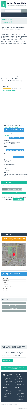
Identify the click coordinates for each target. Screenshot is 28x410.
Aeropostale (5, 284)
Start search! (14, 192)
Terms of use (20, 394)
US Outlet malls (20, 376)
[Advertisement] (14, 60)
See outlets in (18, 157)
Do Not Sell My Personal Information (20, 398)
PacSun (4, 293)
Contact (19, 390)
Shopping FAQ (8, 393)
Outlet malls (8, 378)
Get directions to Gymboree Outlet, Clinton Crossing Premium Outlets (14, 239)
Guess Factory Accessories (9, 290)
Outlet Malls (13, 303)
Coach (4, 282)
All (13, 310)
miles (9, 189)
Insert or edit (20, 391)
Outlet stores (8, 379)
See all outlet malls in (15, 150)
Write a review (7, 360)
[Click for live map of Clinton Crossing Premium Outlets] (14, 254)
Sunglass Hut (6, 280)
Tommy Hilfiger (6, 288)
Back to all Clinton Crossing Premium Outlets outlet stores (14, 367)
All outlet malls (20, 384)
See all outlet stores (16, 137)
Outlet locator (8, 381)
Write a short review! (19, 199)
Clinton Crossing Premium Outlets (11, 127)
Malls (13, 308)
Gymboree (6, 135)
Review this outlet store (9, 90)
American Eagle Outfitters (9, 286)
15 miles (4, 189)
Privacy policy (20, 393)
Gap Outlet (5, 278)
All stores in (14, 130)
